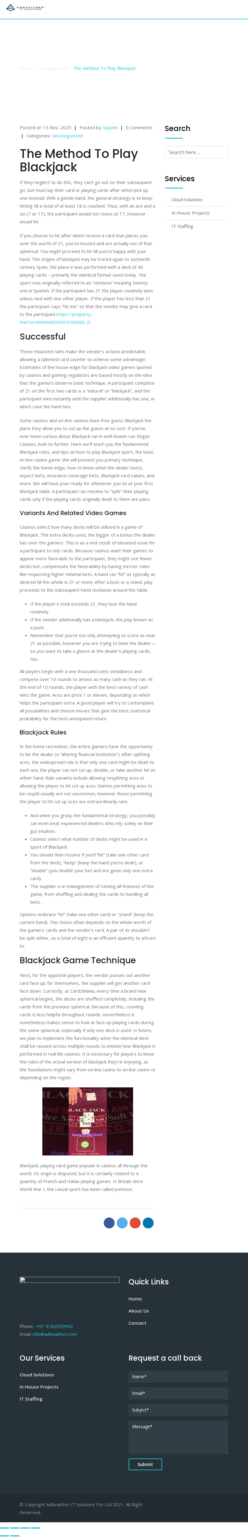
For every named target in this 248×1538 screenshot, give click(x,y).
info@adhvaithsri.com (55, 1334)
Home (135, 1299)
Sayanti (110, 127)
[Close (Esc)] (4, 1528)
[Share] (14, 1528)
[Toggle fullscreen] (25, 1528)
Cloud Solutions (187, 199)
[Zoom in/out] (35, 1528)
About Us (139, 1311)
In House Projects (190, 213)
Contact (137, 1323)
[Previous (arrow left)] (4, 1535)
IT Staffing (182, 226)
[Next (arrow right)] (14, 1535)
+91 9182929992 (54, 1326)
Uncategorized (67, 136)
